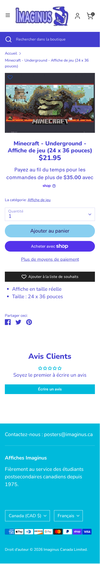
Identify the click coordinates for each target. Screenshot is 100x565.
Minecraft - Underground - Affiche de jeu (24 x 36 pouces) (47, 63)
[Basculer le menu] (7, 15)
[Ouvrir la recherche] (8, 39)
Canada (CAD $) (25, 516)
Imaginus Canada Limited (65, 549)
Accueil (11, 53)
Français (66, 516)
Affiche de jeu (39, 200)
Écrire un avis (50, 389)
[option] (50, 103)
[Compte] (77, 14)
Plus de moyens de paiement (50, 259)
